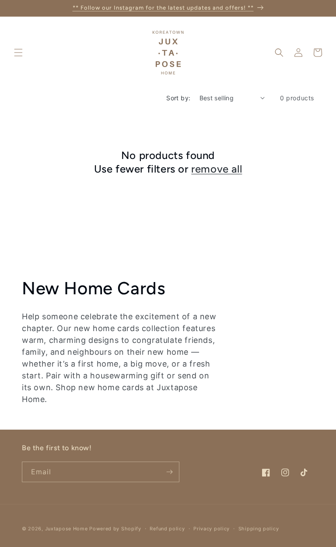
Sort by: (178, 98)
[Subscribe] (169, 472)
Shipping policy (258, 529)
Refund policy (167, 529)
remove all (216, 168)
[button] (18, 52)
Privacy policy (211, 529)
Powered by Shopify (115, 529)
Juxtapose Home (66, 529)
